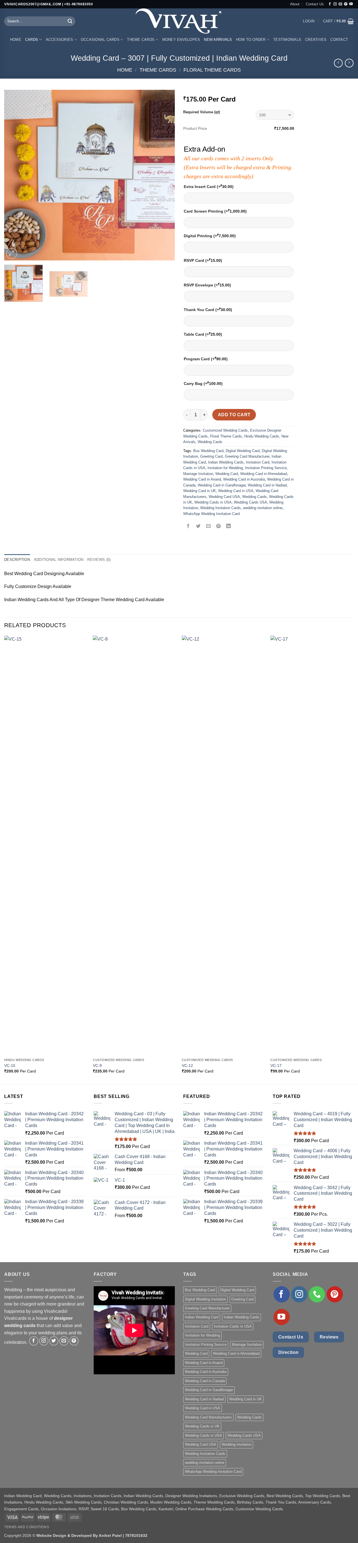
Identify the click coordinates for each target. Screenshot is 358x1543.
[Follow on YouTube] (351, 4)
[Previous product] (349, 63)
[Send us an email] (340, 4)
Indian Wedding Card (201, 1317)
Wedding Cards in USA (213, 502)
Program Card (206, 358)
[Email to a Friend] (208, 526)
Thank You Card (208, 309)
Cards (31, 39)
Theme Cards (140, 39)
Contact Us (315, 4)
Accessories (59, 39)
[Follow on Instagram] (335, 4)
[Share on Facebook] (188, 526)
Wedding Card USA (224, 497)
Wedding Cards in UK (202, 1426)
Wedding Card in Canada (205, 1381)
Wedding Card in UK (199, 491)
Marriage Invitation (198, 474)
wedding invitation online (262, 508)
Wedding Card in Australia (244, 479)
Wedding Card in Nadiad (267, 485)
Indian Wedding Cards (226, 462)
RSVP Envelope (207, 285)
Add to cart (234, 414)
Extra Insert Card (209, 186)
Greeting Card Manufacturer (247, 456)
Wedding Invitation (236, 1444)
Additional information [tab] (59, 560)
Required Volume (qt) (201, 112)
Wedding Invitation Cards (220, 508)
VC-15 (9, 1065)
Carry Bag (203, 383)
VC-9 (97, 1065)
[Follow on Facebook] (329, 4)
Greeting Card (211, 456)
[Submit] (70, 21)
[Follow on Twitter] (53, 1341)
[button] (308, 21)
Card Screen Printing (215, 211)
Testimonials (287, 39)
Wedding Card (226, 474)
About (295, 4)
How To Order (251, 39)
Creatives (315, 39)
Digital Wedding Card (243, 451)
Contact (339, 39)
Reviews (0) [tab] (98, 560)
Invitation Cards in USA (233, 1326)
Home (15, 39)
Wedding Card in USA (235, 491)
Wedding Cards (210, 442)
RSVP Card (203, 260)
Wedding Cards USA (250, 502)
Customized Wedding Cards (225, 430)
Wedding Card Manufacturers (208, 1417)
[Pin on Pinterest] (218, 526)
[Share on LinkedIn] (228, 526)
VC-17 (276, 1065)
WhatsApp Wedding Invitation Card (211, 514)
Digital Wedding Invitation (205, 1299)
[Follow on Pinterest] (345, 4)
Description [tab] (17, 560)
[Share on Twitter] (198, 526)
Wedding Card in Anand (202, 479)
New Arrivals (218, 39)
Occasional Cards (100, 39)
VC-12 (187, 1065)
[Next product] (338, 63)
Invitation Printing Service (266, 468)
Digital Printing (210, 235)
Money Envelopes (181, 39)
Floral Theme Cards (212, 70)
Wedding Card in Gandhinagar (222, 485)
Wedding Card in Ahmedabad (263, 474)
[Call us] (317, 1294)
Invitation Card (257, 462)
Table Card (203, 334)
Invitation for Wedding (225, 468)
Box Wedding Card (208, 451)
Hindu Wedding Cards (261, 436)
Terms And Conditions (26, 1527)
